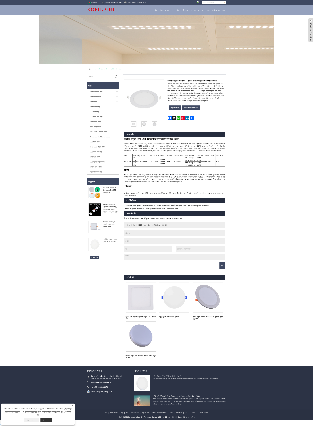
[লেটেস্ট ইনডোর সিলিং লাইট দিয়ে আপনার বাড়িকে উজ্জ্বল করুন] (142, 383)
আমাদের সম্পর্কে (164, 10)
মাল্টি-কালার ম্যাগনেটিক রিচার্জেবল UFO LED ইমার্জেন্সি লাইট (110, 190)
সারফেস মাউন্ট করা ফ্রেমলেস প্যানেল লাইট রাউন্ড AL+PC (141, 356)
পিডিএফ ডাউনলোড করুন (191, 108)
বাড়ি (155, 10)
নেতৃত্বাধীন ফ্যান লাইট (96, 172)
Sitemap (179, 413)
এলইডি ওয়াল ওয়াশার (96, 167)
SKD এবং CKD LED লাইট (98, 132)
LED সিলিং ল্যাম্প (95, 142)
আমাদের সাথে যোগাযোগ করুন (215, 10)
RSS (187, 413)
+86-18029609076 (103, 382)
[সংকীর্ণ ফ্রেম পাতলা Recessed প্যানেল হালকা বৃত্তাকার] (208, 297)
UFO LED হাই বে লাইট (97, 147)
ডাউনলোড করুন (186, 10)
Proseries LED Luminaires (100, 137)
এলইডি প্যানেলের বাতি (102, 69)
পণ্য (173, 10)
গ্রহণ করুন (46, 420)
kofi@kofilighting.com (139, 2)
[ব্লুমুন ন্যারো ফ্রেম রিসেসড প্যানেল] (174, 297)
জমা (222, 265)
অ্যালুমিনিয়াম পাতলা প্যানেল (115, 69)
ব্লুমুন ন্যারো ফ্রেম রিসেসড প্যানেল (169, 317)
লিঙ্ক (171, 413)
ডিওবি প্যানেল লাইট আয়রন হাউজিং (155, 208)
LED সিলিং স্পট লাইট (96, 117)
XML (193, 413)
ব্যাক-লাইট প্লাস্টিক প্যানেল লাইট (134, 208)
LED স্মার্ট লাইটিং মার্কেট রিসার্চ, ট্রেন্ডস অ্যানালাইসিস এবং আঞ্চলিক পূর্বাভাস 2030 (176, 396)
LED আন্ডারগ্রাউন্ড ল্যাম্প (97, 162)
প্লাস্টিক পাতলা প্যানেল (148, 205)
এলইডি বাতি (93, 102)
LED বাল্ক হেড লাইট (96, 152)
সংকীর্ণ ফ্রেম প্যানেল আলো (178, 205)
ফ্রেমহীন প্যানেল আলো (163, 205)
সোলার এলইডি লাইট (95, 127)
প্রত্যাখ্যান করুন (31, 420)
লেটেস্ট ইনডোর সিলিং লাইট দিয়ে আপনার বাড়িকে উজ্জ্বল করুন (170, 376)
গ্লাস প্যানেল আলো (172, 208)
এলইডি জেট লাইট (95, 157)
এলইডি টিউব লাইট (95, 107)
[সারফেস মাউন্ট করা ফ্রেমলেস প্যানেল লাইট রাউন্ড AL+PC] (141, 336)
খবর (178, 10)
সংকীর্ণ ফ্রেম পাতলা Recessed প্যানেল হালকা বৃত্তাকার (208, 318)
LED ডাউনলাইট (94, 112)
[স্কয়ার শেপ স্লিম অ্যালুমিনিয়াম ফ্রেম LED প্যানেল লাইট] (141, 297)
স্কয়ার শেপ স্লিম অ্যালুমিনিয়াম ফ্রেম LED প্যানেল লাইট (141, 317)
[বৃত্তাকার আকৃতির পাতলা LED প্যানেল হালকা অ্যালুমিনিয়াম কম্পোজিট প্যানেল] (134, 124)
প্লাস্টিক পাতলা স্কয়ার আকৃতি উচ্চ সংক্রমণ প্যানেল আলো (109, 224)
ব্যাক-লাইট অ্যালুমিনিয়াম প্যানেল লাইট (198, 205)
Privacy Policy (203, 413)
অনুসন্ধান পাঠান (199, 10)
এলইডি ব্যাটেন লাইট (95, 97)
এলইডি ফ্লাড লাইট (95, 122)
